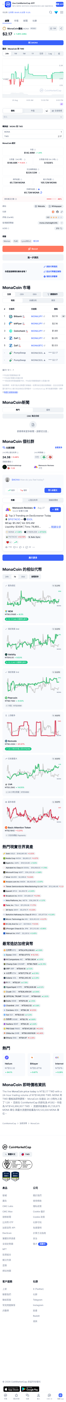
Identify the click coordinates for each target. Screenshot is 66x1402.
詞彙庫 (5, 1310)
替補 (4, 1195)
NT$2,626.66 (25, 987)
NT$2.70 (21, 1019)
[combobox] (33, 117)
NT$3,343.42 (22, 978)
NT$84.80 (27, 996)
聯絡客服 (6, 1299)
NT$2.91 (17, 982)
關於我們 (37, 1195)
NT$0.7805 (26, 964)
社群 (35, 1294)
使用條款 (37, 1200)
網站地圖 (6, 1270)
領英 (35, 1321)
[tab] (47, 111)
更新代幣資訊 (51, 266)
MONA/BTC (37, 345)
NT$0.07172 (22, 955)
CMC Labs (7, 1206)
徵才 (35, 1243)
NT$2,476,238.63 (24, 950)
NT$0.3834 (24, 959)
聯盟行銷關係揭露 (11, 392)
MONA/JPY (37, 316)
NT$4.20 (21, 1024)
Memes (7, 241)
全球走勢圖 (7, 1243)
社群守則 (37, 1222)
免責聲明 (37, 1227)
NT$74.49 (20, 1001)
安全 (35, 1238)
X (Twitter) (38, 1289)
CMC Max (7, 1211)
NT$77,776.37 (22, 973)
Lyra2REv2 (26, 241)
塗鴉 (4, 1265)
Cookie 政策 (39, 1217)
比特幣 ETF (7, 1222)
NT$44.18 (19, 968)
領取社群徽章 (51, 276)
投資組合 (6, 1254)
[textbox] (36, 482)
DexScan (7, 1233)
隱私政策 (37, 1206)
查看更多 (58, 447)
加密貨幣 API (8, 1227)
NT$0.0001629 (24, 1033)
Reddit (36, 1316)
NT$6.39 (21, 1010)
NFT (4, 1249)
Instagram (38, 1305)
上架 (4, 1289)
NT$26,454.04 (22, 992)
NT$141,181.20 (24, 1028)
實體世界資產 (8, 1238)
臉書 (35, 1310)
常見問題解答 (8, 1305)
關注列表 (6, 1260)
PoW (16, 241)
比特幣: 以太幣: (19, 12)
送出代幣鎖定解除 (53, 271)
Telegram (37, 1299)
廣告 (4, 1200)
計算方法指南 (39, 1233)
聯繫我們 (6, 1294)
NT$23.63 (19, 1015)
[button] (17, 467)
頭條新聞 (6, 1217)
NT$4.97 (20, 1038)
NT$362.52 (22, 1005)
